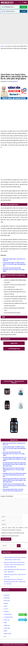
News (5, 622)
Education (6, 611)
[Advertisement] (14, 30)
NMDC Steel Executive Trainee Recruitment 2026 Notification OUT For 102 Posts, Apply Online (13, 469)
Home (2, 46)
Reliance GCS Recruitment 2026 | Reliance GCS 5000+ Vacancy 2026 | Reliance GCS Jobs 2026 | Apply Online (14, 564)
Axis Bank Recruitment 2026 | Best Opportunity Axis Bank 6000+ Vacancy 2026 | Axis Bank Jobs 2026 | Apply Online (14, 464)
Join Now (23, 7)
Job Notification (8, 614)
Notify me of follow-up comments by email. (13, 533)
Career (5, 606)
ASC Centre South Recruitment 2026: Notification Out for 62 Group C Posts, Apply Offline (13, 269)
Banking (6, 603)
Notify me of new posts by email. (10, 535)
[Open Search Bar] (20, 2)
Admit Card (7, 598)
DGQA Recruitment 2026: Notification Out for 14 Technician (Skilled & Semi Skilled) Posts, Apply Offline (14, 459)
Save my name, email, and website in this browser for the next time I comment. (14, 529)
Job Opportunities (8, 617)
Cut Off (6, 609)
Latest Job (6, 620)
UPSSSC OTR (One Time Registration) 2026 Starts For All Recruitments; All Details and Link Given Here (14, 485)
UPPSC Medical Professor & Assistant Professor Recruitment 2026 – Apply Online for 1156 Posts (14, 581)
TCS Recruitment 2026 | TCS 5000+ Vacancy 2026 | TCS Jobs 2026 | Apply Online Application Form (14, 264)
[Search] (19, 545)
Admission (6, 595)
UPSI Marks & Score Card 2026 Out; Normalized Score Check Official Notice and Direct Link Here (14, 475)
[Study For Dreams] (7, 2)
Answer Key (7, 600)
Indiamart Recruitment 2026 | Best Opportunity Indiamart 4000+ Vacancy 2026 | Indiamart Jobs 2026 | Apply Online (14, 480)
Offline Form (7, 625)
